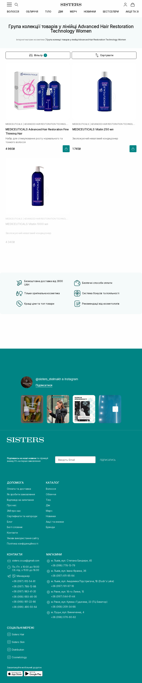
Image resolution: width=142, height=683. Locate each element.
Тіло (48, 499)
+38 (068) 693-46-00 (24, 596)
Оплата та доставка (19, 488)
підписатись (108, 459)
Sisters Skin (18, 642)
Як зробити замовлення (21, 494)
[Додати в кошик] (66, 148)
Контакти (12, 532)
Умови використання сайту (23, 538)
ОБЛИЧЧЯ (32, 11)
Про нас (11, 505)
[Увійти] (125, 4)
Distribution (18, 649)
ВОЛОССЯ (13, 11)
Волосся (51, 488)
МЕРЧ (73, 11)
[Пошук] (16, 4)
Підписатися (44, 385)
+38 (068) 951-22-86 (24, 601)
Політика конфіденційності (22, 543)
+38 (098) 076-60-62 (63, 617)
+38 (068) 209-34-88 (63, 606)
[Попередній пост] (26, 409)
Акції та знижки (55, 521)
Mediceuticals (14, 124)
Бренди (50, 527)
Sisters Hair (18, 634)
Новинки (51, 516)
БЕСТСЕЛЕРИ (111, 11)
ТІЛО (48, 11)
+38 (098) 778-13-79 (63, 565)
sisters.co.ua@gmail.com (25, 560)
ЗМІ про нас (14, 510)
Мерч (49, 510)
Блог (9, 521)
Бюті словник (15, 527)
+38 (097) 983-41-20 (24, 591)
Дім (48, 505)
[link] (132, 4)
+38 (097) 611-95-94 (62, 575)
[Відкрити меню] (9, 4)
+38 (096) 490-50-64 (24, 606)
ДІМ (60, 11)
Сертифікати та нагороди (22, 516)
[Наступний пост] (115, 409)
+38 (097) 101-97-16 (62, 586)
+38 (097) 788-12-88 (24, 586)
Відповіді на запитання (20, 499)
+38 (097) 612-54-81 (23, 581)
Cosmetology (19, 657)
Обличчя (51, 494)
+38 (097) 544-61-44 (63, 596)
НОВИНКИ (90, 11)
